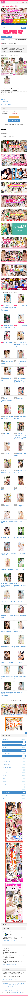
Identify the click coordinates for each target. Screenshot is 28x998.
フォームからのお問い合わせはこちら (11, 979)
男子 (14, 778)
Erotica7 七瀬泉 (18, 662)
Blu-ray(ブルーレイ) (14, 767)
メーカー (3, 103)
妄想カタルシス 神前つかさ (7, 662)
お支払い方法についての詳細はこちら (11, 940)
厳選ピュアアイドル (13, 31)
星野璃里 (9, 33)
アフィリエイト (8, 990)
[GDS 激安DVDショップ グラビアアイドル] (3, 2)
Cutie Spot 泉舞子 (7, 342)
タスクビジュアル (14, 758)
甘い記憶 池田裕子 (18, 521)
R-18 (14, 798)
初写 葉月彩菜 (20, 398)
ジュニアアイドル (14, 753)
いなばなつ (14, 33)
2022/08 (9, 104)
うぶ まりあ (6, 453)
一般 (14, 787)
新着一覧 (3, 99)
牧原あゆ (19, 33)
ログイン (25, 2)
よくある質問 (8, 984)
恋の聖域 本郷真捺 (18, 631)
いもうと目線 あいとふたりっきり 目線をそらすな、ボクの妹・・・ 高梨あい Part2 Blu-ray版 (20, 436)
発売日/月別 (3, 104)
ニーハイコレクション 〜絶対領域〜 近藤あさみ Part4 (7, 400)
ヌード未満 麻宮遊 (18, 601)
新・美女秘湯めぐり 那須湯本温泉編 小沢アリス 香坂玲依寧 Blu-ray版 (7, 694)
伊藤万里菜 (20, 31)
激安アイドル (14, 747)
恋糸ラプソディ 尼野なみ (19, 553)
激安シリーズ (14, 781)
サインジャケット (14, 770)
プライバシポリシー (18, 990)
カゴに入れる (15, 120)
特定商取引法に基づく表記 (19, 984)
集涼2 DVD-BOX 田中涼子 (20, 615)
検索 (24, 27)
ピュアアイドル (4, 101)
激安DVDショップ (5, 39)
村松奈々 (4, 33)
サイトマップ (17, 986)
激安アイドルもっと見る (14, 700)
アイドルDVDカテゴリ (7, 36)
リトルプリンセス (9, 103)
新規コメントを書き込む (8, 136)
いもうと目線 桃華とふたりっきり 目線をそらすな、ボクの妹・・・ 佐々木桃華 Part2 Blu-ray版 (20, 381)
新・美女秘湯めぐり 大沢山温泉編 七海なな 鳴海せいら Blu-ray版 (7, 585)
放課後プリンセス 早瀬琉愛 (7, 569)
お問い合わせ (10, 986)
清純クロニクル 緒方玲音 (6, 601)
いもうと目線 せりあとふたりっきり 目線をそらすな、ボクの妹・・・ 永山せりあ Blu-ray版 (7, 308)
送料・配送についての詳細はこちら (11, 964)
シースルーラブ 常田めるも (20, 569)
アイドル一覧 (14, 795)
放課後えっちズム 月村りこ (7, 646)
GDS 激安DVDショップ (16, 992)
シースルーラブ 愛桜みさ (19, 692)
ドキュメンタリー (14, 784)
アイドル (12, 39)
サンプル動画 (5, 31)
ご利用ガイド (5, 983)
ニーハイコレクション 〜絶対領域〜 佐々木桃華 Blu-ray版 (20, 344)
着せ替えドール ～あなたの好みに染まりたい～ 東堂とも (20, 585)
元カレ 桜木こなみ (5, 537)
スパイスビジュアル (14, 761)
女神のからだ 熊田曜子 (6, 631)
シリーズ (14, 772)
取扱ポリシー (12, 983)
